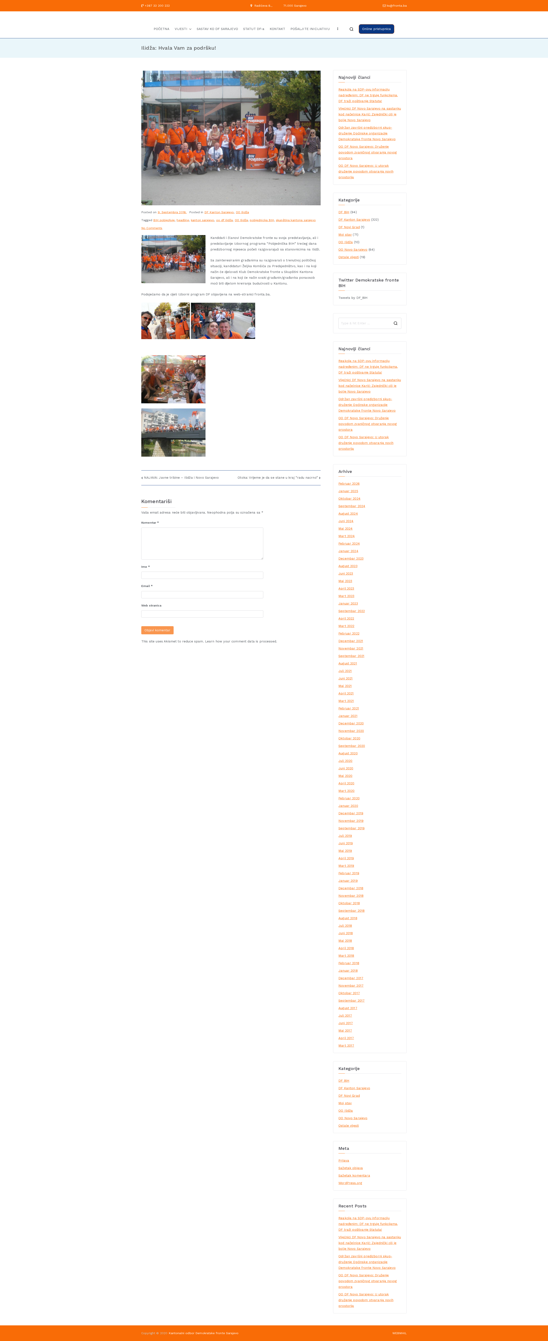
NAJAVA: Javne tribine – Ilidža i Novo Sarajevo (181, 478)
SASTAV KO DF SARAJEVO (217, 29)
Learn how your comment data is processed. (241, 641)
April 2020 (346, 783)
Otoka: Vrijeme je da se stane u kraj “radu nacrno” (278, 478)
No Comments (151, 228)
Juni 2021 (345, 678)
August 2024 (348, 514)
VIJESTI (181, 29)
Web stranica (151, 605)
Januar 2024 (348, 551)
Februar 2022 (348, 633)
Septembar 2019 (351, 828)
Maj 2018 (345, 941)
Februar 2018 (348, 963)
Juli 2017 (345, 1016)
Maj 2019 (345, 851)
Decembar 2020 (351, 723)
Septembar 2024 (351, 506)
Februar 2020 (349, 798)
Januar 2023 (348, 603)
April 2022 (346, 618)
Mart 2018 (346, 956)
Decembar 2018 (350, 888)
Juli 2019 (345, 836)
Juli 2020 (345, 761)
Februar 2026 (349, 484)
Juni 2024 (345, 521)
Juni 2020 (345, 768)
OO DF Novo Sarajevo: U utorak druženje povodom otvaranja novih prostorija (365, 171)
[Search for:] (370, 323)
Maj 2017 (345, 1031)
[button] (189, 29)
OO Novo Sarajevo (352, 250)
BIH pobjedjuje (164, 220)
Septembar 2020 (351, 746)
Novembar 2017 (350, 986)
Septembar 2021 (351, 656)
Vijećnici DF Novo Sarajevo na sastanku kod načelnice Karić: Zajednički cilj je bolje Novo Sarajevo (369, 114)
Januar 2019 (348, 881)
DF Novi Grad (349, 227)
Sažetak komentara (354, 1175)
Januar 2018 (348, 971)
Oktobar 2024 (349, 499)
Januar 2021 (347, 716)
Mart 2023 (346, 596)
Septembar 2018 (351, 911)
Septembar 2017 (351, 1001)
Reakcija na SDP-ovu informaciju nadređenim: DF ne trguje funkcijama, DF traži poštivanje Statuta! (368, 95)
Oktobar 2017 (349, 993)
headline (183, 220)
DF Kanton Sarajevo (219, 212)
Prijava (343, 1160)
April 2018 (346, 948)
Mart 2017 (346, 1045)
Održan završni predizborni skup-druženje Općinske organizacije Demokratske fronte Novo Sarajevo (367, 133)
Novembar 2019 (350, 821)
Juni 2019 (345, 843)
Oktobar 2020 (349, 738)
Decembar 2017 (350, 978)
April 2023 (346, 588)
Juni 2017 (345, 1023)
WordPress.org (350, 1183)
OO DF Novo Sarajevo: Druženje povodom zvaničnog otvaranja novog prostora (367, 152)
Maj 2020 (345, 776)
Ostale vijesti (348, 257)
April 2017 (346, 1038)
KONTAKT (277, 29)
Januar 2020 (348, 806)
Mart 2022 (346, 626)
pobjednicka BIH (262, 220)
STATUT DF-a (254, 29)
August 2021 (347, 663)
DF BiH (343, 212)
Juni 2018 (345, 933)
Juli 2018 (345, 926)
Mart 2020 (346, 791)
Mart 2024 (346, 536)
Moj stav (345, 235)
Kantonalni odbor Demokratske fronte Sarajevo (204, 1333)
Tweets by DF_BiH (353, 298)
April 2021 (346, 693)
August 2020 (348, 753)
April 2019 (346, 858)
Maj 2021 (345, 686)
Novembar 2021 (350, 648)
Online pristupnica (376, 29)
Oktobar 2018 (349, 903)
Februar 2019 (348, 873)
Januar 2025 (348, 491)
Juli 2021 (345, 671)
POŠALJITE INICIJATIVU (310, 29)
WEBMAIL (399, 1333)
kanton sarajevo (202, 220)
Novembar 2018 (350, 896)
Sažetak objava (350, 1168)
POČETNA (162, 29)
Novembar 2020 (351, 731)
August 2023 (347, 566)
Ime (145, 566)
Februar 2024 (349, 543)
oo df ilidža (224, 220)
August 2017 (347, 1008)
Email (147, 586)
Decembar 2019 (350, 813)
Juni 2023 (345, 573)
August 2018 (347, 918)
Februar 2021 (348, 708)
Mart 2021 (346, 701)
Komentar (150, 522)
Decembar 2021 (350, 641)
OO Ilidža (242, 212)
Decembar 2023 (350, 558)
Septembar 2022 (351, 611)
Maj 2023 (345, 581)
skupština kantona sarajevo (296, 220)
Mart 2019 (346, 866)
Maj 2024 (345, 528)
